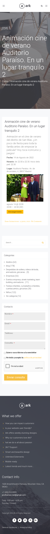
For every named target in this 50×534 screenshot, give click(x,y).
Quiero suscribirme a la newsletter (21, 352)
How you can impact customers (19, 423)
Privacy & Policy (26, 527)
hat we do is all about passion (18, 442)
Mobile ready (11, 461)
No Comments (36, 221)
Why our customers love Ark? (18, 438)
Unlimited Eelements (14, 457)
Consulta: (10, 343)
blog (8, 266)
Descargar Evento (15, 212)
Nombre (9, 314)
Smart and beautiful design (17, 452)
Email (8, 323)
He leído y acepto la (23, 358)
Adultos (9, 262)
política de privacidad (32, 358)
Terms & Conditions (9, 527)
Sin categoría (11, 296)
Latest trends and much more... (19, 466)
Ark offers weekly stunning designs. (21, 433)
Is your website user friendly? (18, 428)
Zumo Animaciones (12, 221)
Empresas (10, 276)
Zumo (5, 81)
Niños (8, 292)
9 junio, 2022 (25, 221)
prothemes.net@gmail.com (14, 495)
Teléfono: (9, 333)
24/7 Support (11, 447)
